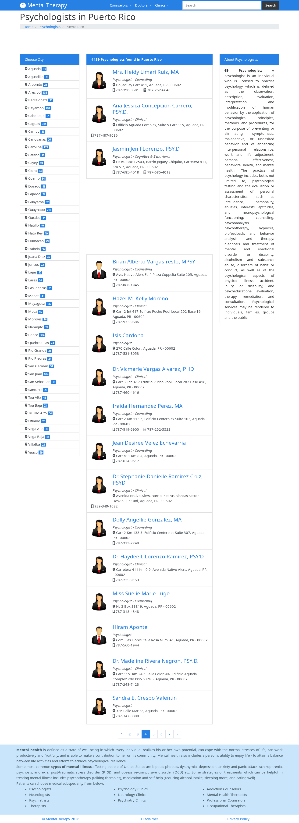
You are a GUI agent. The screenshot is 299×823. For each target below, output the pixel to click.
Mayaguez (39, 303)
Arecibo (37, 92)
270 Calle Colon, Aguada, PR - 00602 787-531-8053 (144, 344)
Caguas (36, 123)
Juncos (35, 264)
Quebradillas (40, 342)
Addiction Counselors (224, 789)
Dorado (36, 186)
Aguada (36, 68)
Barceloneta (39, 100)
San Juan (37, 374)
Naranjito (37, 327)
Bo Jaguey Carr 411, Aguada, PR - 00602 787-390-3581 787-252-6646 (147, 80)
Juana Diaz (38, 256)
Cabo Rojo (38, 115)
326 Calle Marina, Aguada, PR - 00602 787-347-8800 (145, 706)
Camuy (35, 131)
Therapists (37, 805)
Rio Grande (39, 350)
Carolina (37, 147)
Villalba (36, 444)
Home (28, 26)
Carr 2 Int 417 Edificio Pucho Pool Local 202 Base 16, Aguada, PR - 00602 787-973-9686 (157, 309)
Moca (34, 311)
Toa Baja (37, 405)
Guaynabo (39, 209)
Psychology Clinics (133, 789)
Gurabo (36, 217)
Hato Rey (37, 233)
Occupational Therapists (226, 805)
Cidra (34, 170)
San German (40, 366)
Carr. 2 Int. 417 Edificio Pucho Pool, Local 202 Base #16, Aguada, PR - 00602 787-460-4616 (159, 380)
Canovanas (39, 139)
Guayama (38, 201)
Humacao (38, 240)
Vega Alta (37, 428)
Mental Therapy (46, 5)
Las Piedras (39, 287)
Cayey (35, 162)
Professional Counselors (226, 800)
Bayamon (38, 108)
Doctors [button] (142, 5)
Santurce (37, 389)
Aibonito (37, 84)
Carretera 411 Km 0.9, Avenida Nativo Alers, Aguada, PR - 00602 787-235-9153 (159, 567)
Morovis (36, 319)
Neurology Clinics (132, 794)
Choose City (34, 59)
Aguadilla (37, 76)
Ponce (35, 334)
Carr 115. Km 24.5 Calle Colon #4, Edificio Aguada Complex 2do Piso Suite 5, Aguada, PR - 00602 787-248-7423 (156, 672)
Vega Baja (38, 436)
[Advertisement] (149, 41)
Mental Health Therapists (227, 794)
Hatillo (35, 225)
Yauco (35, 452)
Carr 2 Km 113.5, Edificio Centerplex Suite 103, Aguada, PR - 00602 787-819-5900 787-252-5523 (159, 417)
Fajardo (36, 194)
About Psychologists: (241, 59)
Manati (35, 295)
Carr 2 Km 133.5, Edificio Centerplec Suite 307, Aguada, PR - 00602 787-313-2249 (159, 530)
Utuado (36, 421)
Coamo (36, 178)
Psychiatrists (39, 800)
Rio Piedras (39, 358)
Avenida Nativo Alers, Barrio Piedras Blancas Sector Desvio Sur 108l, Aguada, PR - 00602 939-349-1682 (148, 490)
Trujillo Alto (39, 413)
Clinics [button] (160, 5)
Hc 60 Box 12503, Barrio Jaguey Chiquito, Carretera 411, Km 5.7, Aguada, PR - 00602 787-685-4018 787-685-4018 (160, 159)
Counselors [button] (119, 5)
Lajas (34, 272)
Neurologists (39, 794)
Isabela (36, 248)
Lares (34, 280)
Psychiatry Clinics (132, 800)
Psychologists (50, 26)
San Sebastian (41, 381)
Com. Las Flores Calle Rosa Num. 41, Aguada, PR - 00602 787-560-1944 (160, 635)
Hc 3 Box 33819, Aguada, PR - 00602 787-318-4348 (144, 602)
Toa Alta (36, 397)
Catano (35, 155)
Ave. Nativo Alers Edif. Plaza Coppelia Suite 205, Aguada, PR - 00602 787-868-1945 (160, 272)
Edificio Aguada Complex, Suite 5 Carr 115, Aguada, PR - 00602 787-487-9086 (149, 120)
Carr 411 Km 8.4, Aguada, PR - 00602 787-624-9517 (149, 451)
